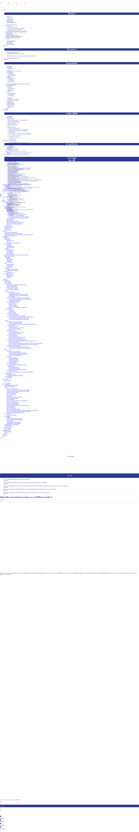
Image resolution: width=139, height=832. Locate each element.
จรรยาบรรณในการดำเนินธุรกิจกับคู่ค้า (14, 195)
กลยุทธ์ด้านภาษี (11, 145)
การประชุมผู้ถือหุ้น (11, 80)
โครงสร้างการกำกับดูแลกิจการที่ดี (14, 128)
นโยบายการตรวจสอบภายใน (12, 172)
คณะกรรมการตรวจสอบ (10, 34)
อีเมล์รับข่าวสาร (10, 106)
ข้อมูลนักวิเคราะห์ (9, 101)
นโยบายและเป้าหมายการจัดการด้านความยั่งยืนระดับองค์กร (17, 120)
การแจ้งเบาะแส (10, 107)
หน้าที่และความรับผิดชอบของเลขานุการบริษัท (15, 198)
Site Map (2, 806)
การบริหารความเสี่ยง (11, 139)
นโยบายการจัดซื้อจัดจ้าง (12, 177)
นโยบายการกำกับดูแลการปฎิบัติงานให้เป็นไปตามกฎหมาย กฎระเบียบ (19, 169)
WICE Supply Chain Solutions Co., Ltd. (13, 58)
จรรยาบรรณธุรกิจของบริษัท (12, 194)
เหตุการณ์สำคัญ (9, 20)
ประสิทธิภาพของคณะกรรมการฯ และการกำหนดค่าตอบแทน (18, 129)
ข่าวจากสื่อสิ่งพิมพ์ (11, 94)
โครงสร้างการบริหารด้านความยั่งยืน (14, 122)
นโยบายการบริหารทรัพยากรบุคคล (13, 176)
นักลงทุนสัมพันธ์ (9, 66)
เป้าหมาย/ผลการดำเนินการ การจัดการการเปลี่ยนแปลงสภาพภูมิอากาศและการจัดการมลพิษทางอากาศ (25, 179)
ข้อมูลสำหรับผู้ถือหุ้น (11, 132)
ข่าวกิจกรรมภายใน (10, 149)
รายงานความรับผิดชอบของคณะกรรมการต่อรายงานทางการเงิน (16, 31)
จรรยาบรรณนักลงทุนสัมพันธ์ (11, 85)
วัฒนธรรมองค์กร (10, 19)
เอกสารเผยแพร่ (9, 97)
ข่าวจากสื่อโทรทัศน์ (11, 95)
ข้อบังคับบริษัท (10, 89)
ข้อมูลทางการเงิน (9, 67)
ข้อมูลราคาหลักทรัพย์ (10, 72)
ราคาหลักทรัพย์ (10, 73)
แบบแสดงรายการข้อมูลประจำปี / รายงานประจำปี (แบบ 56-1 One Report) (18, 83)
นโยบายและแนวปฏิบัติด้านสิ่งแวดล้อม (14, 159)
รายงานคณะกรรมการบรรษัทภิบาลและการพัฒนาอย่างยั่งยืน (17, 30)
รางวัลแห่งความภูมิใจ (10, 42)
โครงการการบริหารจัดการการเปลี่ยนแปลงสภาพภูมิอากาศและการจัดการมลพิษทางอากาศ (23, 180)
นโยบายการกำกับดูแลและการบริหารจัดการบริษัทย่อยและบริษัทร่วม (19, 190)
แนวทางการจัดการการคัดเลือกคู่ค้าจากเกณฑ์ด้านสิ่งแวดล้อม (18, 183)
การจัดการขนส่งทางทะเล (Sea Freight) (13, 52)
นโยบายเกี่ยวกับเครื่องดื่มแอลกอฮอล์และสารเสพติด (16, 189)
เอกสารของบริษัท (9, 86)
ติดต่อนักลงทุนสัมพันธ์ (11, 105)
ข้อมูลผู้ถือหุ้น (9, 76)
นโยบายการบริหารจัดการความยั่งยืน (14, 181)
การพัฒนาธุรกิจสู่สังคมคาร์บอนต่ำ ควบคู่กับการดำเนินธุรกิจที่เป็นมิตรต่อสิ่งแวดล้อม (22, 160)
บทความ (8, 148)
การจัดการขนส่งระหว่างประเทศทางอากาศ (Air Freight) (15, 53)
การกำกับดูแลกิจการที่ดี (11, 127)
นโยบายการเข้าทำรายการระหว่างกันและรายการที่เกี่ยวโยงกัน (18, 178)
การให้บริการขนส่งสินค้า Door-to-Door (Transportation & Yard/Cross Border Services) (21, 55)
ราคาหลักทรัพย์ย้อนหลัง (11, 74)
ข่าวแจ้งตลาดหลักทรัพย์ (11, 93)
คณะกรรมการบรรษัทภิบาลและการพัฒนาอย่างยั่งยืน (14, 36)
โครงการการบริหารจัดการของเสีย (14, 165)
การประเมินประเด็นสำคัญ (12, 123)
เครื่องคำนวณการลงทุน (11, 75)
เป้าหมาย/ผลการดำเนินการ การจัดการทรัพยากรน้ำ (16, 173)
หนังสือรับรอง (10, 87)
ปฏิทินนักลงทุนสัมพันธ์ (11, 81)
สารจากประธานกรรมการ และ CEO (11, 24)
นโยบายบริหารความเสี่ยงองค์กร (13, 179)
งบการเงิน (9, 69)
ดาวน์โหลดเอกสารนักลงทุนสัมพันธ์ (13, 100)
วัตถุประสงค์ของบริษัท (11, 88)
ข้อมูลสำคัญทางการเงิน (11, 68)
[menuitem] (2, 1)
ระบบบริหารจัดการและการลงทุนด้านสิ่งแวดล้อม (16, 158)
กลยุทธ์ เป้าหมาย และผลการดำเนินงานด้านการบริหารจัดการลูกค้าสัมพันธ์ (20, 209)
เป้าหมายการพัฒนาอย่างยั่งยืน (13, 124)
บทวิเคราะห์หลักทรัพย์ (11, 102)
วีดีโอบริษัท (8, 152)
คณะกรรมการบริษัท (9, 33)
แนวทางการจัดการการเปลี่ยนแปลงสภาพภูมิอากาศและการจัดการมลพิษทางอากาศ (22, 177)
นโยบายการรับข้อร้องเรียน (12, 171)
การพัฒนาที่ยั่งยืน (9, 116)
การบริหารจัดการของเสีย (12, 161)
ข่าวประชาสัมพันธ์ (9, 147)
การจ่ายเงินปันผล (10, 79)
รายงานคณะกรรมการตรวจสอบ (12, 27)
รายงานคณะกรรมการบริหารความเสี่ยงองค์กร (14, 29)
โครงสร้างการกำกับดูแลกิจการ (12, 22)
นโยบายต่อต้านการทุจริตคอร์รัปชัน (13, 170)
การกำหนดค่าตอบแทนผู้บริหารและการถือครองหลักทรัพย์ (17, 130)
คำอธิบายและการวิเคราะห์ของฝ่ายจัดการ (14, 71)
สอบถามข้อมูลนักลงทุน (10, 103)
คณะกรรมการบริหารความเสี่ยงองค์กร (12, 35)
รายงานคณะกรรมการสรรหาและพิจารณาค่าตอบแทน (16, 28)
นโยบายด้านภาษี (11, 146)
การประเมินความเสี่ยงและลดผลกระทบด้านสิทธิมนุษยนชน (18, 191)
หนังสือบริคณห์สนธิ (11, 91)
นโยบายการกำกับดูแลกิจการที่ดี (13, 166)
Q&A (7, 108)
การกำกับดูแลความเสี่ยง (12, 140)
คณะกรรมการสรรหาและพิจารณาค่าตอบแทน (13, 37)
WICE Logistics (2, 821)
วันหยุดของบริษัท (9, 43)
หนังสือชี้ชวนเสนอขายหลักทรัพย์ (13, 99)
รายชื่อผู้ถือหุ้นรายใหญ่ (11, 78)
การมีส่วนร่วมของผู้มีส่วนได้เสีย (13, 121)
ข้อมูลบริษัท (8, 16)
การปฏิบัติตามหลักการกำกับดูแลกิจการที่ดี (13, 163)
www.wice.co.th (2, 818)
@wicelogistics (2, 825)
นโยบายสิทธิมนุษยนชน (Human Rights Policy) (15, 175)
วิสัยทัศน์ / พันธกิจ (11, 18)
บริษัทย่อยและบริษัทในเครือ (11, 41)
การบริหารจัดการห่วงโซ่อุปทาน (13, 150)
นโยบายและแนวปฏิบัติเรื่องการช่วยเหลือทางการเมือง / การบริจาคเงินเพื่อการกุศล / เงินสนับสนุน (24, 187)
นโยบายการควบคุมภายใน (12, 183)
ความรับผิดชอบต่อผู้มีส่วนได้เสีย (12, 164)
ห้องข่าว (8, 92)
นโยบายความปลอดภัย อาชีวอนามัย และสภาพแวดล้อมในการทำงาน (19, 184)
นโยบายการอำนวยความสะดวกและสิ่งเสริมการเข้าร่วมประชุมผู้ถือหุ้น (19, 168)
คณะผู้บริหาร (8, 38)
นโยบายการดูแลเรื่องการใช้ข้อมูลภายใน (14, 185)
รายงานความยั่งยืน (10, 117)
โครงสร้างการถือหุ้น (10, 21)
